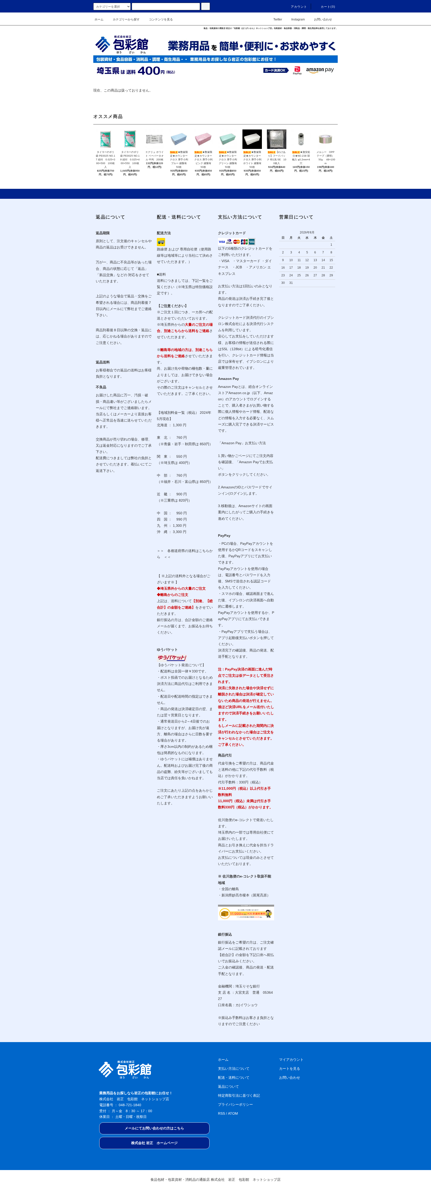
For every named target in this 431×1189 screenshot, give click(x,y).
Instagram (298, 19)
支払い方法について (233, 1069)
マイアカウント (291, 1060)
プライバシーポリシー (235, 1104)
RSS (221, 1113)
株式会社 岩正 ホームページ (154, 1143)
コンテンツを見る (161, 19)
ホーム (99, 19)
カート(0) (328, 6)
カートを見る (289, 1069)
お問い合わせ (323, 19)
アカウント (299, 6)
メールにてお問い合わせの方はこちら (154, 1128)
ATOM (233, 1113)
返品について (228, 1086)
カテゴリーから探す (126, 19)
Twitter (277, 19)
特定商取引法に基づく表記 (239, 1095)
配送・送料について (233, 1078)
